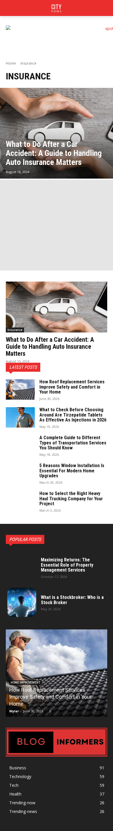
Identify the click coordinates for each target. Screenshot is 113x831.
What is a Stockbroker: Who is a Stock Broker (72, 600)
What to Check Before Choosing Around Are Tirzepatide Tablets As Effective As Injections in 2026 (72, 415)
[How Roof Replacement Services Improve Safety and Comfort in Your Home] (20, 389)
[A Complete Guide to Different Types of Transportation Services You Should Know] (20, 445)
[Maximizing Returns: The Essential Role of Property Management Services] (21, 567)
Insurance (15, 330)
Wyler (14, 711)
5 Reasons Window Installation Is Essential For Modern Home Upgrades (71, 470)
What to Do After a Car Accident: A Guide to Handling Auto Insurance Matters (50, 346)
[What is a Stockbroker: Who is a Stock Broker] (21, 602)
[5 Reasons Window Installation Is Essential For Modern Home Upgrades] (20, 473)
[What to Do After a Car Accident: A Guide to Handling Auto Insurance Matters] (56, 133)
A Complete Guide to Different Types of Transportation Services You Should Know (72, 443)
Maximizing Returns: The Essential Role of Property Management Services (67, 565)
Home (11, 63)
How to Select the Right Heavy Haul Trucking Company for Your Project (71, 498)
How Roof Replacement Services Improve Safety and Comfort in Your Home (72, 387)
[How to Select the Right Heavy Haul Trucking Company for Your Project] (20, 501)
